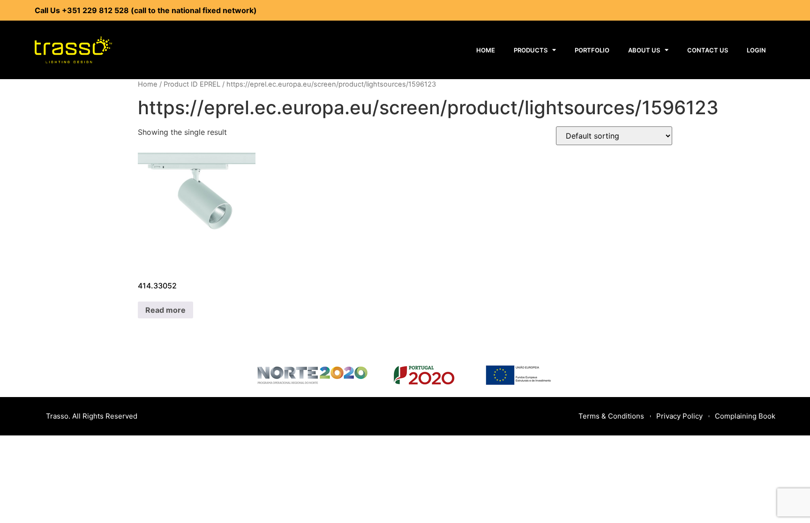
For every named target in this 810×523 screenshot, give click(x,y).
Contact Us (707, 50)
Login (756, 50)
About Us (644, 50)
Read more (165, 310)
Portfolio (592, 50)
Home (485, 50)
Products (531, 50)
